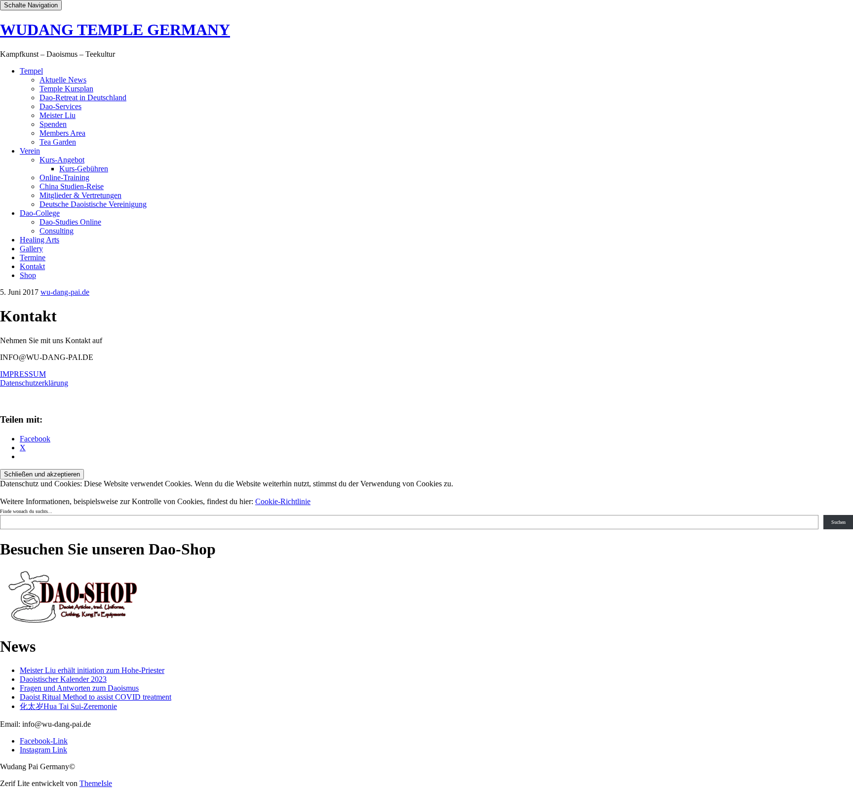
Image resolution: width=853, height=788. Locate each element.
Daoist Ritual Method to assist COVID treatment (95, 697)
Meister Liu (57, 115)
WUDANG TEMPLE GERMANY (115, 30)
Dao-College (40, 213)
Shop (28, 275)
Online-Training (64, 177)
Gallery (31, 248)
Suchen (838, 522)
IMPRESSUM (23, 374)
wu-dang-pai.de (64, 292)
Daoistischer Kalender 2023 (63, 679)
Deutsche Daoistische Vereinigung (93, 204)
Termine (32, 257)
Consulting (56, 231)
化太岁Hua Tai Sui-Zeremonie (68, 706)
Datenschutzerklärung (34, 383)
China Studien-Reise (71, 186)
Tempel (31, 71)
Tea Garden (57, 142)
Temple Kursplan (66, 88)
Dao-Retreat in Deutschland (82, 97)
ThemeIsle (95, 783)
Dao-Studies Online (70, 222)
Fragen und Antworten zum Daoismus (79, 688)
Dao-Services (60, 106)
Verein (30, 151)
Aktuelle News (62, 80)
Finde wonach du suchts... (26, 511)
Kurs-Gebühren (83, 168)
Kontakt (32, 266)
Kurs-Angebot (61, 160)
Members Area (62, 133)
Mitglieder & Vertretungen (80, 195)
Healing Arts (39, 240)
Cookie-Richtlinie (282, 501)
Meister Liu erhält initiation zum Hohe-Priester (92, 670)
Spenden (53, 124)
